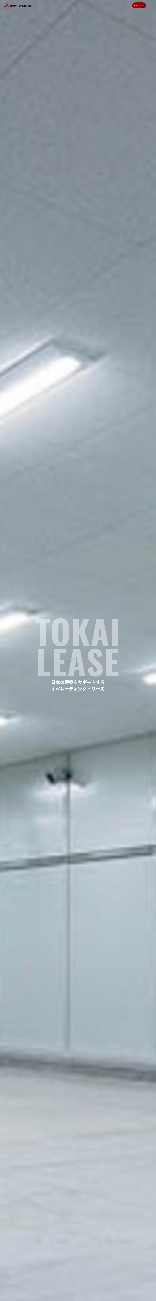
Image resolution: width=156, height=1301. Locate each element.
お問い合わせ (139, 5)
